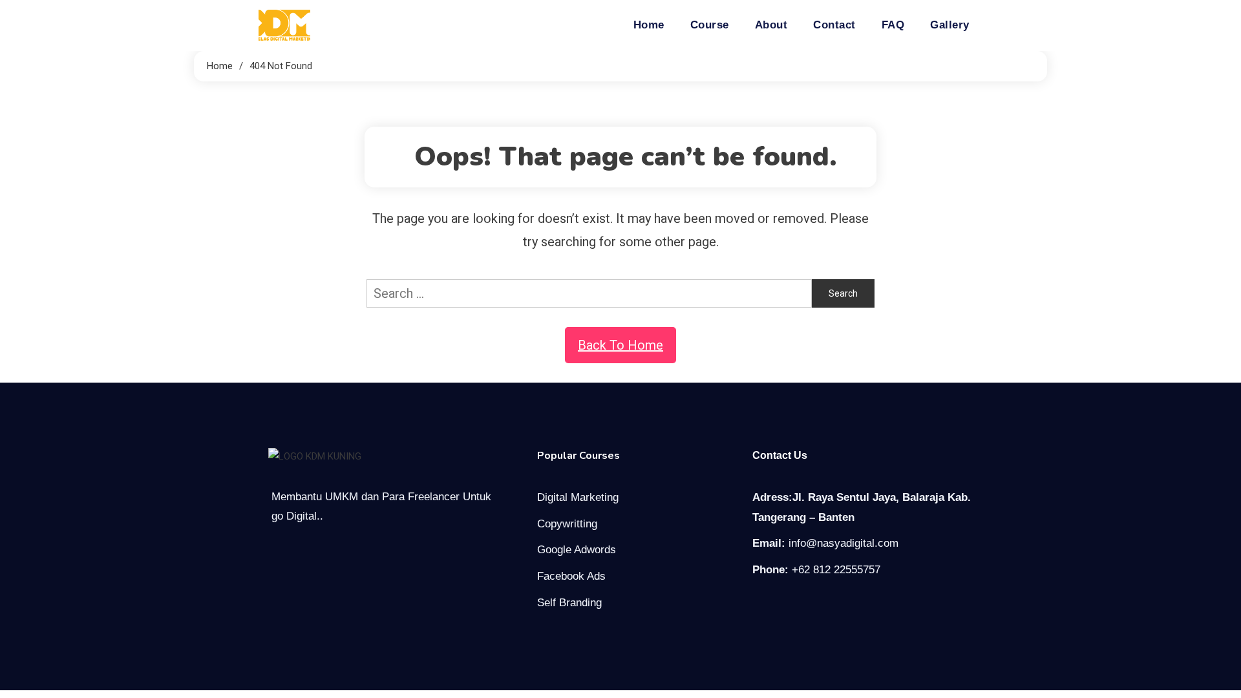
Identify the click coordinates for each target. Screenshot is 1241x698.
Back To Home (620, 345)
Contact (834, 25)
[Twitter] (787, 607)
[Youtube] (814, 607)
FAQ (893, 25)
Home (648, 25)
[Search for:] (589, 292)
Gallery (950, 25)
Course (709, 25)
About (771, 25)
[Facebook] (759, 607)
